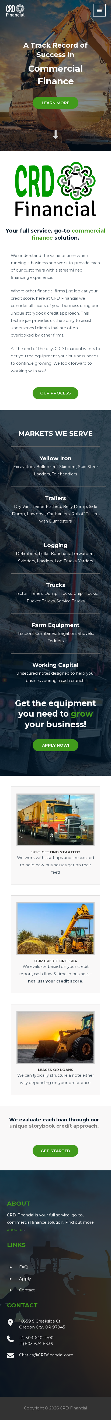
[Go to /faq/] (55, 1049)
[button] (55, 103)
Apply (25, 1278)
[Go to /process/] (55, 944)
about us (15, 1229)
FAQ (23, 1267)
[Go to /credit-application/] (55, 835)
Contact (27, 1290)
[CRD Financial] (15, 10)
